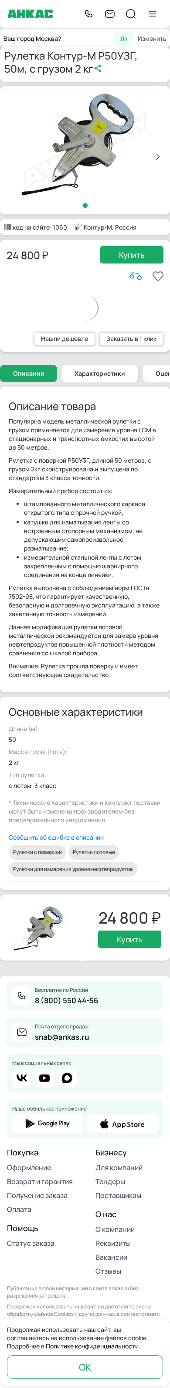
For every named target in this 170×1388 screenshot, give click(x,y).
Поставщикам (118, 1195)
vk (21, 1078)
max (67, 1078)
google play (47, 1123)
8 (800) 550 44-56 (67, 1000)
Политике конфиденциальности (92, 1346)
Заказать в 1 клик (131, 338)
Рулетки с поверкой (37, 852)
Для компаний (119, 1167)
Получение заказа (37, 1195)
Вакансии (111, 1257)
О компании (115, 1229)
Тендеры (110, 1181)
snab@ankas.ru (62, 1037)
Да (123, 38)
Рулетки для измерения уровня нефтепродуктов (73, 869)
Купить (132, 255)
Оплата (19, 1209)
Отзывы (108, 1271)
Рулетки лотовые (94, 852)
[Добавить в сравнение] (135, 276)
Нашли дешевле (64, 338)
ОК (85, 1367)
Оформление (29, 1167)
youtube (44, 1078)
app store (122, 1123)
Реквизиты (113, 1243)
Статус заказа (30, 1243)
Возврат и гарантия (40, 1181)
